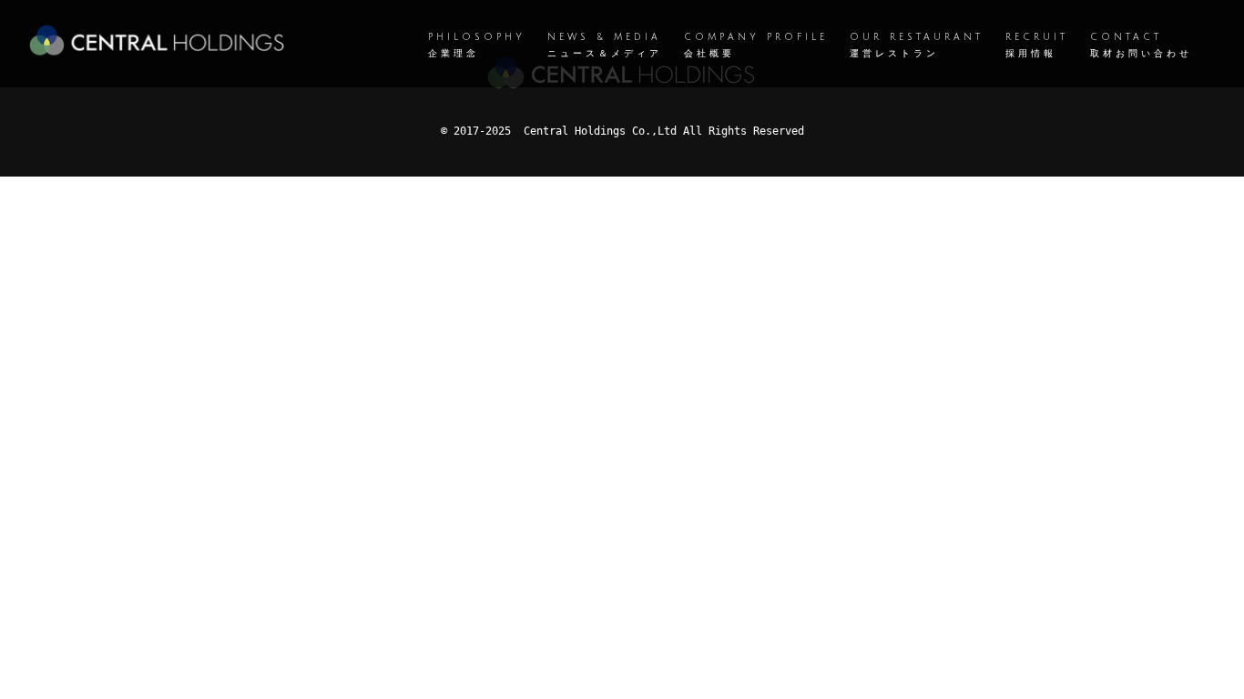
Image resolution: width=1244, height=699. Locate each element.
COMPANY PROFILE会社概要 (756, 45)
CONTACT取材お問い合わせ (1141, 45)
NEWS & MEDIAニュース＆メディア (604, 45)
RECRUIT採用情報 (1036, 45)
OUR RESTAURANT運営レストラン (917, 45)
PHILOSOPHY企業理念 (476, 45)
